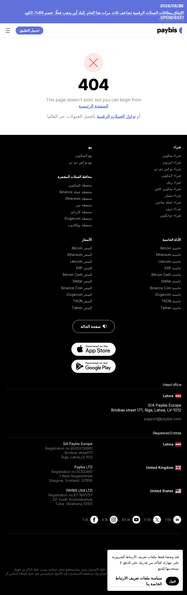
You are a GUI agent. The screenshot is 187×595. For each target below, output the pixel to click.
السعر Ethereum (79, 255)
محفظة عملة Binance (76, 192)
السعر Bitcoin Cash (77, 274)
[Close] (181, 5)
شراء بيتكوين (171, 155)
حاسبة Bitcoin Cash (166, 274)
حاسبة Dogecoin (168, 294)
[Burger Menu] (8, 30)
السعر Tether (82, 308)
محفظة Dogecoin (78, 218)
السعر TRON (82, 301)
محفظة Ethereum (78, 198)
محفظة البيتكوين (80, 185)
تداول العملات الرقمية (116, 116)
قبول (172, 581)
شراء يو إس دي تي (167, 169)
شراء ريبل (173, 182)
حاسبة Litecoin (170, 261)
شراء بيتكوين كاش (168, 189)
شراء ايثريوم (172, 162)
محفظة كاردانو (81, 212)
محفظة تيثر (84, 205)
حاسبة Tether (170, 308)
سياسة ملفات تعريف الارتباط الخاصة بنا (138, 581)
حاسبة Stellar (171, 281)
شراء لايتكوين (171, 175)
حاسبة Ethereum (168, 255)
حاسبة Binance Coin (165, 288)
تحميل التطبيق (29, 30)
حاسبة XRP (172, 268)
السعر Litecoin (81, 261)
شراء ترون (173, 209)
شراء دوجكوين (170, 215)
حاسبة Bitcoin (170, 248)
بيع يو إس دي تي (80, 162)
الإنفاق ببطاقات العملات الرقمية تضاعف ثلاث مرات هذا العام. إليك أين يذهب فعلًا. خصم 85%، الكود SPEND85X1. (104, 15)
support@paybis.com (162, 418)
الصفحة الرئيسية (93, 106)
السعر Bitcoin (82, 248)
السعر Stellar (82, 281)
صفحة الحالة (91, 326)
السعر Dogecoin (79, 294)
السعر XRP (84, 268)
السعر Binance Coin (76, 288)
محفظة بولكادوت (80, 225)
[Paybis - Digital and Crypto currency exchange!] (169, 30)
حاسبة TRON (171, 301)
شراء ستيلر (173, 195)
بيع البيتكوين (83, 155)
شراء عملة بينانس (168, 202)
